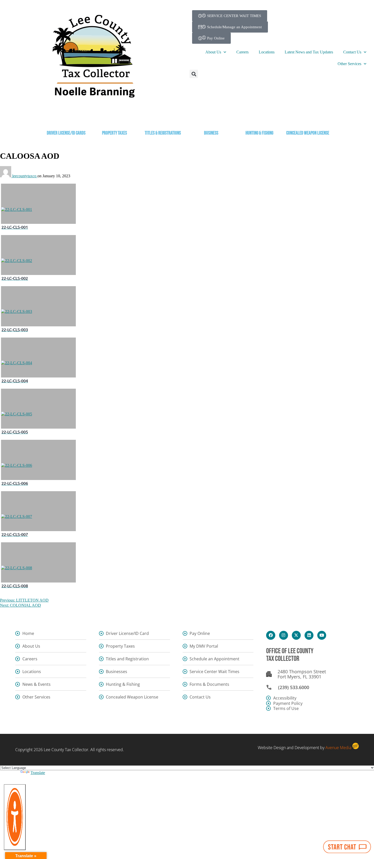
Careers (242, 52)
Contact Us (352, 52)
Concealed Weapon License (307, 133)
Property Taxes (114, 133)
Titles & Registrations (163, 133)
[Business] (211, 119)
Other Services (349, 64)
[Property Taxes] (114, 119)
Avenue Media (338, 747)
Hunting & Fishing (259, 133)
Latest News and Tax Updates (309, 52)
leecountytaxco (24, 176)
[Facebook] (270, 635)
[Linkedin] (309, 635)
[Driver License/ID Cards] (66, 119)
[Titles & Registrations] (162, 119)
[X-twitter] (296, 635)
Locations (267, 52)
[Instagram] (283, 635)
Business (211, 133)
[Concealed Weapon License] (307, 119)
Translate (38, 772)
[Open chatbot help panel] (347, 847)
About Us (213, 52)
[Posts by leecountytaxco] (6, 176)
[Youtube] (321, 635)
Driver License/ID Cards (66, 133)
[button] (194, 74)
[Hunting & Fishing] (259, 119)
